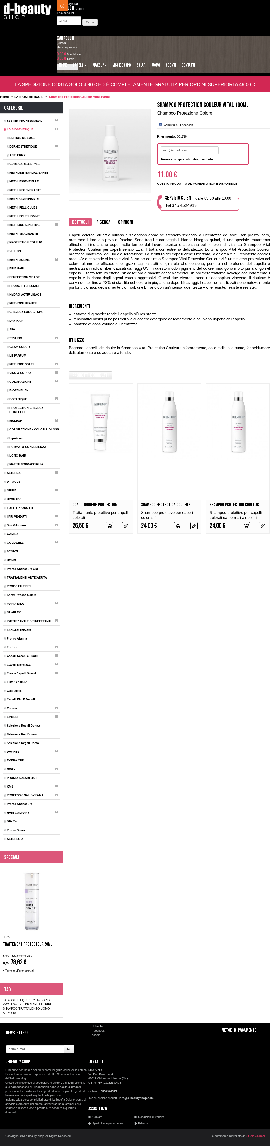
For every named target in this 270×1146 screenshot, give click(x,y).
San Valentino (16, 525)
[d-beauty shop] (27, 9)
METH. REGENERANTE (25, 190)
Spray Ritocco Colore (21, 594)
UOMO (11, 560)
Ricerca (103, 222)
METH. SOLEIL (19, 259)
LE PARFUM (17, 355)
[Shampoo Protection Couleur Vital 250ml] (237, 422)
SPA (12, 329)
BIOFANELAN (18, 390)
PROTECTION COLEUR (25, 242)
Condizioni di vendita (151, 1117)
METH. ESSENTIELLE (24, 181)
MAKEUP (15, 420)
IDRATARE (31, 1004)
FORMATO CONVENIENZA (27, 446)
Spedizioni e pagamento (107, 1123)
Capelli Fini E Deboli (21, 699)
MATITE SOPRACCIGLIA (26, 464)
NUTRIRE (45, 1004)
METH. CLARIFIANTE (24, 198)
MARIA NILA (15, 603)
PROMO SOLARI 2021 (22, 777)
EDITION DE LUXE (22, 137)
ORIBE (11, 490)
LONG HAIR (17, 455)
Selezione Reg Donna (22, 734)
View (125, 525)
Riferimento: (166, 136)
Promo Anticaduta (19, 804)
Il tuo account (65, 13)
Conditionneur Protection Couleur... (95, 507)
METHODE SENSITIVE (24, 224)
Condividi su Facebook (178, 124)
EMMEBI (12, 716)
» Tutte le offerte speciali (18, 970)
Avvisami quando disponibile (187, 159)
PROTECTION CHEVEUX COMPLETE (26, 410)
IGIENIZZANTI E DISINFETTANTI (29, 621)
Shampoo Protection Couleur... (167, 505)
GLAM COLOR (19, 346)
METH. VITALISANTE (23, 233)
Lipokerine (16, 438)
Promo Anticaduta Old (22, 568)
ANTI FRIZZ (17, 155)
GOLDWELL (15, 542)
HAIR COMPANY (18, 812)
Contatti (97, 1117)
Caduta (12, 708)
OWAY (11, 769)
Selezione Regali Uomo (23, 743)
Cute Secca (14, 690)
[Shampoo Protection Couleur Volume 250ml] (169, 422)
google (96, 1034)
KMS (10, 786)
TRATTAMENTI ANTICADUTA (27, 577)
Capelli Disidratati (19, 664)
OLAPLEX (14, 612)
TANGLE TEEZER (19, 629)
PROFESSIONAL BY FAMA (25, 795)
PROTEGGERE (13, 1004)
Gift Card (13, 821)
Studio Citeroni (255, 1136)
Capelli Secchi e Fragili (22, 655)
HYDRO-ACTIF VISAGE (25, 294)
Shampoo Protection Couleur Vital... (234, 507)
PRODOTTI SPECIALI (24, 285)
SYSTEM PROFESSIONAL (24, 120)
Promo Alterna (17, 638)
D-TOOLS (13, 481)
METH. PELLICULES (23, 207)
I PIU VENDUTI (17, 516)
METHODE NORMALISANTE (28, 172)
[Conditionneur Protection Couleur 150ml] (100, 422)
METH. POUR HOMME (24, 216)
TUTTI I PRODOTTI (20, 507)
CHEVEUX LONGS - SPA (26, 312)
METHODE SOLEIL (22, 364)
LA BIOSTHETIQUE (28, 97)
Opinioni (125, 222)
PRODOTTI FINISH (19, 586)
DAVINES (13, 751)
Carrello (65, 38)
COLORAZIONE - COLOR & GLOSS (34, 429)
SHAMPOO (10, 1008)
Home (4, 97)
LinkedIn (97, 1026)
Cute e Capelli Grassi (21, 673)
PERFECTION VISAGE (24, 277)
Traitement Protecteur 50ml (27, 944)
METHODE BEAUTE (23, 303)
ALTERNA (14, 473)
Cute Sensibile (17, 682)
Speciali (11, 857)
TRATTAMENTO (29, 1008)
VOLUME (15, 251)
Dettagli (80, 222)
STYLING (15, 338)
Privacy (143, 1123)
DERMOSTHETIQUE (23, 146)
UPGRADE (14, 499)
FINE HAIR (16, 268)
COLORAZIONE (20, 381)
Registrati (72, 4)
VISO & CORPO (20, 373)
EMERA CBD (15, 760)
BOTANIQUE (18, 399)
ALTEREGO (15, 838)
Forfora (12, 647)
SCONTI (12, 551)
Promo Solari (16, 830)
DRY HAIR (16, 320)
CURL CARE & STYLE (24, 163)
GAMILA (12, 534)
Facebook (98, 1030)
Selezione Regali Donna (23, 725)
